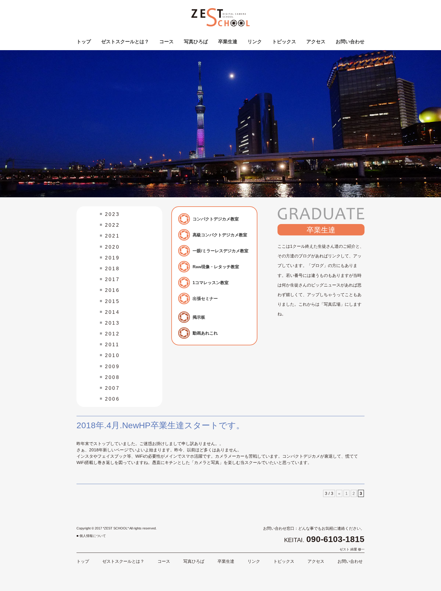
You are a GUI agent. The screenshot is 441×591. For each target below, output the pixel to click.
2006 (112, 399)
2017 (112, 279)
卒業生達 (227, 41)
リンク (255, 41)
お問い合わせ (350, 41)
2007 (112, 388)
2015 (112, 301)
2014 (112, 312)
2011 (112, 344)
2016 (112, 290)
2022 (112, 225)
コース (166, 41)
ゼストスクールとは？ (125, 41)
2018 (112, 268)
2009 (112, 366)
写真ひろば (196, 41)
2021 (112, 235)
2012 (112, 333)
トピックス (284, 41)
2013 (112, 323)
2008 (112, 377)
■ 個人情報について (91, 536)
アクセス (316, 41)
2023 (112, 214)
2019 (112, 257)
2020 (112, 247)
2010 (112, 355)
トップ (83, 41)
